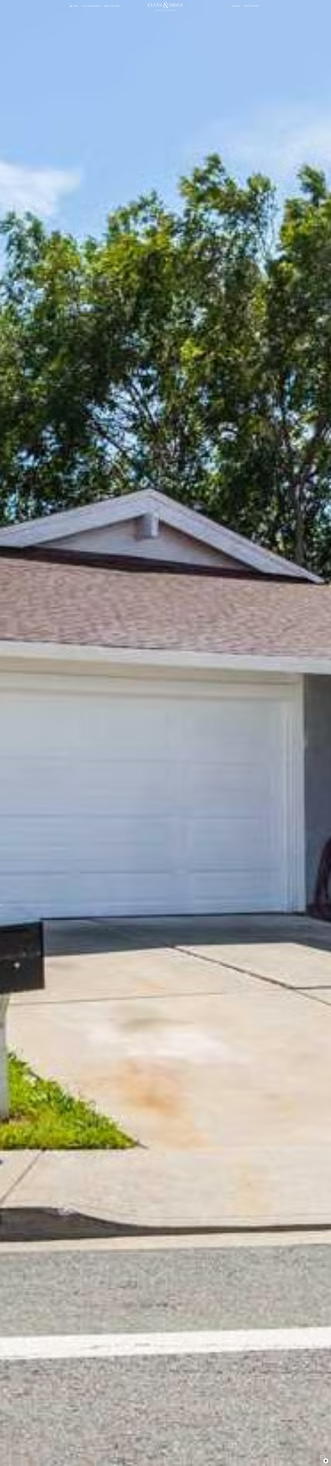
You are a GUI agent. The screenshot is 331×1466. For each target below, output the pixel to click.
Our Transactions (91, 6)
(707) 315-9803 (251, 6)
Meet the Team (112, 6)
